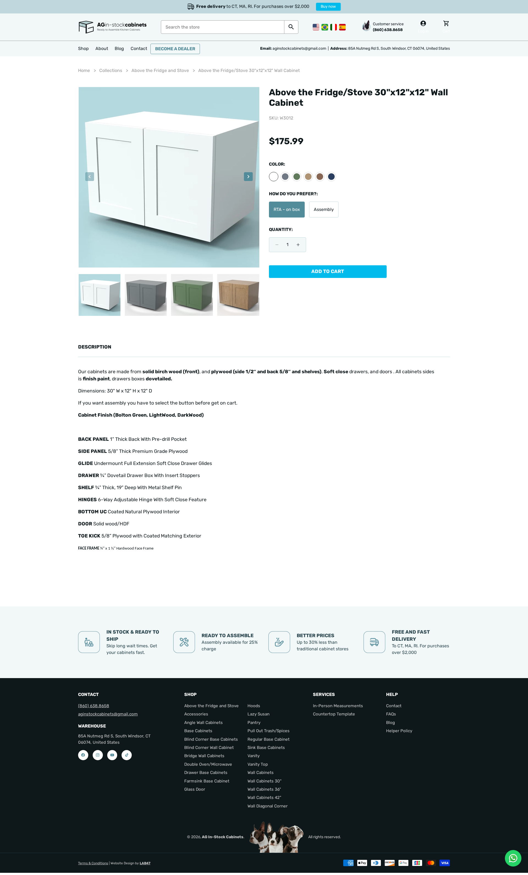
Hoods (254, 705)
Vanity (254, 755)
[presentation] (89, 177)
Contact (394, 705)
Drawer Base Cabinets (205, 772)
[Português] (324, 26)
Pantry (254, 722)
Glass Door (194, 789)
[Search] (291, 27)
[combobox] (222, 27)
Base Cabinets (198, 730)
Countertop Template (334, 714)
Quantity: (281, 229)
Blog (390, 722)
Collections (110, 70)
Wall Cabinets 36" (264, 789)
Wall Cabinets (261, 772)
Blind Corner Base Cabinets (211, 739)
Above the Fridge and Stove (160, 70)
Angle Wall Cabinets (203, 722)
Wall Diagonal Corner (268, 806)
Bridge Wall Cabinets (204, 755)
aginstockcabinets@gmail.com (108, 714)
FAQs (391, 714)
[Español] (342, 26)
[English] (316, 26)
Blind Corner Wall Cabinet (209, 747)
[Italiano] (333, 26)
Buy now (331, 6)
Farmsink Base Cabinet (206, 780)
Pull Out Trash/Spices (269, 730)
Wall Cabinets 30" (265, 780)
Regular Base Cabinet (269, 739)
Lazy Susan (259, 714)
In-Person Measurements (338, 705)
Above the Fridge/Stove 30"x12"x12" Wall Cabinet (249, 70)
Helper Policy (399, 730)
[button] (83, 48)
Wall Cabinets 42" (264, 797)
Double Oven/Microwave (208, 764)
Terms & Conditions (93, 863)
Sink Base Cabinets (266, 747)
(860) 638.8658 (93, 705)
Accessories (196, 714)
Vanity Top (258, 764)
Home (84, 70)
